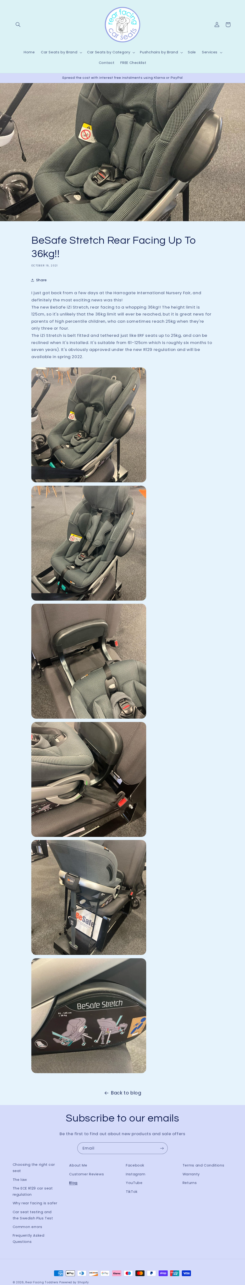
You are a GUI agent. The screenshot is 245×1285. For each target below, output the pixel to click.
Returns (190, 1182)
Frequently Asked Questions (29, 1238)
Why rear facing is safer (35, 1203)
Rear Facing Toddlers (41, 1282)
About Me (78, 1165)
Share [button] (41, 280)
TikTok (132, 1191)
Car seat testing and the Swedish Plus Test (33, 1215)
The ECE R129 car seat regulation (33, 1191)
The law (20, 1179)
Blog (73, 1182)
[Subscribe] (161, 1148)
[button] (18, 24)
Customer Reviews (86, 1174)
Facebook (135, 1165)
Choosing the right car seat (34, 1167)
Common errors (27, 1226)
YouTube (134, 1182)
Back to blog (126, 1093)
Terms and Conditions (203, 1165)
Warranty (191, 1174)
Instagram (135, 1174)
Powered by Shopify (74, 1282)
